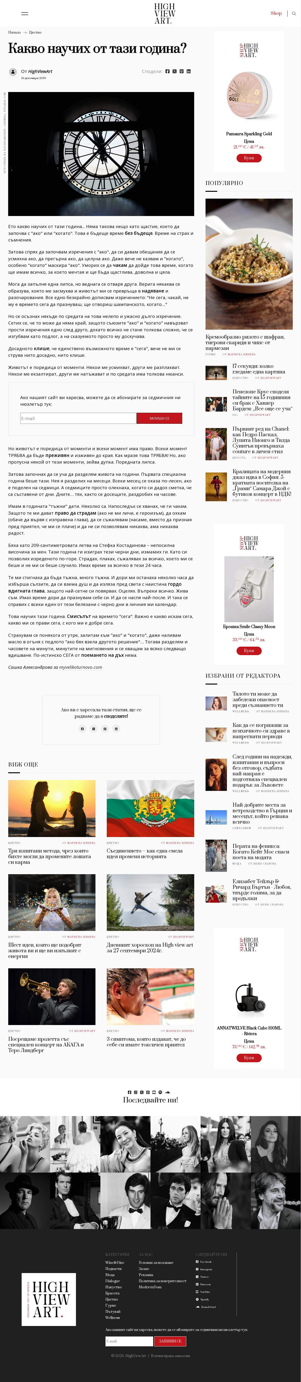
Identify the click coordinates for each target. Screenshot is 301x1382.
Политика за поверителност (162, 1281)
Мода (237, 863)
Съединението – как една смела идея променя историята (145, 854)
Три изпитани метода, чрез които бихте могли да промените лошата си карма (49, 856)
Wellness (241, 711)
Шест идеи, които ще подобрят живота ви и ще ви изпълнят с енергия (44, 951)
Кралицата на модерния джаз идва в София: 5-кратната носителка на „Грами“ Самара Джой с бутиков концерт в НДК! (262, 483)
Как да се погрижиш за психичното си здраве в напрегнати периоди (261, 731)
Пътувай (112, 1312)
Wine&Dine (114, 1263)
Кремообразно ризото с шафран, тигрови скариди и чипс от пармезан (245, 343)
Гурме (211, 354)
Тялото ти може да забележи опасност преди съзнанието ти (258, 700)
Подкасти (113, 1269)
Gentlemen (242, 828)
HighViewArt (40, 71)
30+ (235, 415)
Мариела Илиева (81, 843)
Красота (239, 458)
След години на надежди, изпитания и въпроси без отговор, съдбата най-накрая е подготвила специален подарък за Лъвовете (262, 771)
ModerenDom (150, 1287)
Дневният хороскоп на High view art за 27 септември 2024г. (150, 948)
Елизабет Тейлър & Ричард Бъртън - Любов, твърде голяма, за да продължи (262, 890)
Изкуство (241, 378)
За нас (144, 1269)
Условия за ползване (156, 1263)
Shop (276, 13)
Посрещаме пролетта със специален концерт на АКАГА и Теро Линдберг (46, 1045)
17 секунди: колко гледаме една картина (259, 369)
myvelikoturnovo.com (80, 667)
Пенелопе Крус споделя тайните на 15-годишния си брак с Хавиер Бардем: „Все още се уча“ (263, 400)
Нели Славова (265, 863)
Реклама (146, 1275)
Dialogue (112, 1281)
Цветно (35, 32)
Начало (14, 32)
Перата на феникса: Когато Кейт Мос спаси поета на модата (261, 852)
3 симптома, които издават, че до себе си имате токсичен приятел (146, 1042)
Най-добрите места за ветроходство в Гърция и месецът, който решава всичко (262, 813)
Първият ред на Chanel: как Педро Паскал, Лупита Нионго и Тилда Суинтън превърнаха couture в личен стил (261, 440)
